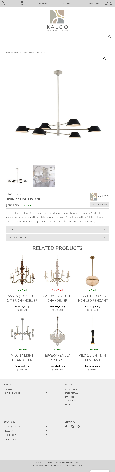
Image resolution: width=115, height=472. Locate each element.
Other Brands (94, 3)
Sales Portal (67, 3)
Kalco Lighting (22, 300)
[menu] (6, 37)
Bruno (24, 52)
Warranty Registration (67, 462)
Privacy (40, 462)
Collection (16, 52)
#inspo (68, 405)
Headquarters (13, 427)
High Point (11, 435)
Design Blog (70, 401)
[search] (109, 37)
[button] (104, 58)
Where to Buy (99, 204)
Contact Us (10, 389)
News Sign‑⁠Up (108, 3)
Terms (49, 462)
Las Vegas (10, 439)
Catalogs (43, 3)
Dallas (9, 431)
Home (8, 52)
